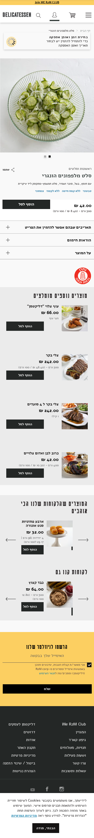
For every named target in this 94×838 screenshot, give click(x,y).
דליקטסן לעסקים (22, 724)
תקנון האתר (26, 747)
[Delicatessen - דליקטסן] (17, 15)
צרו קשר (79, 763)
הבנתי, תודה (45, 828)
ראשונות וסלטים (80, 168)
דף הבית (84, 31)
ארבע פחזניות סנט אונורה (33, 523)
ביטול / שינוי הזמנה (19, 763)
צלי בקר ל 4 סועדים (43, 404)
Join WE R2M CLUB (47, 2)
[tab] (47, 227)
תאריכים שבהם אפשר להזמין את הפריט (58, 227)
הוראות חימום (79, 240)
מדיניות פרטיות (23, 755)
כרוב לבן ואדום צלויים (41, 453)
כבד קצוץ (36, 583)
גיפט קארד (77, 740)
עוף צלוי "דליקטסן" (43, 306)
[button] (45, 156)
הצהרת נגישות (24, 771)
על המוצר (83, 253)
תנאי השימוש (47, 673)
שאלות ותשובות (73, 771)
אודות (30, 740)
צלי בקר (52, 355)
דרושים (29, 732)
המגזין (81, 732)
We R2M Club (74, 724)
